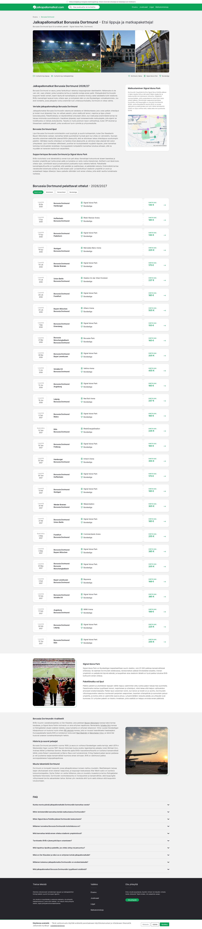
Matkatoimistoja (161, 7)
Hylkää (155, 924)
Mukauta (146, 924)
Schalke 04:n (105, 725)
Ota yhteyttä (132, 900)
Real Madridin (81, 733)
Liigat (151, 7)
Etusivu (135, 7)
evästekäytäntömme (57, 926)
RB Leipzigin (69, 730)
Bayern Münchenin (92, 723)
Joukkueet (143, 7)
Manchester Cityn (97, 733)
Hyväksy (164, 924)
